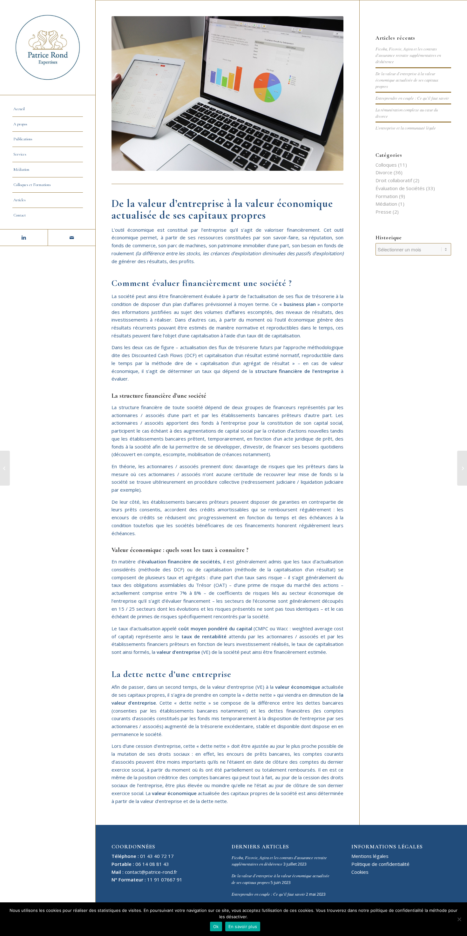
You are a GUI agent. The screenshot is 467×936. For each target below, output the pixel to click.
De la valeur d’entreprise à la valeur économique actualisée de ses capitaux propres (407, 80)
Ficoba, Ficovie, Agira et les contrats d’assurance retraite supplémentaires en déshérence (408, 55)
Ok (216, 926)
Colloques (386, 165)
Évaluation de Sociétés (400, 188)
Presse (383, 212)
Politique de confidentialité (380, 864)
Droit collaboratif (394, 180)
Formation (387, 196)
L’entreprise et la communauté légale (406, 127)
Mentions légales (370, 856)
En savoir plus (242, 926)
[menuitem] (47, 109)
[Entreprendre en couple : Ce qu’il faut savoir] (5, 468)
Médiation (386, 204)
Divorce (384, 172)
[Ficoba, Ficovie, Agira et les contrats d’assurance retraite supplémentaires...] (462, 468)
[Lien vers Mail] (71, 237)
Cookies (360, 872)
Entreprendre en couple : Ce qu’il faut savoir (412, 98)
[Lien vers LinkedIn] (24, 237)
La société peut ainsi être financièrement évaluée (166, 296)
